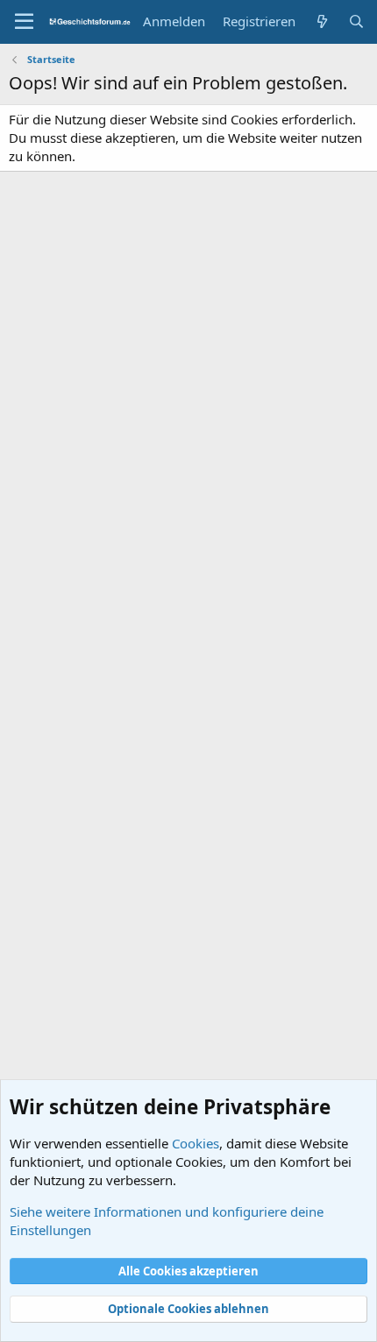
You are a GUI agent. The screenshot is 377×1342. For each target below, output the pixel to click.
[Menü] (24, 22)
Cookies (195, 1143)
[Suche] (356, 21)
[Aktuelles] (321, 21)
